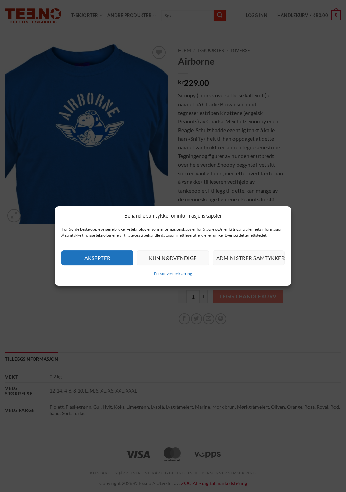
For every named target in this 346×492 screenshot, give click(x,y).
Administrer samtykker (250, 258)
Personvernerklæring (173, 273)
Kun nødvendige (173, 258)
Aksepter (97, 258)
